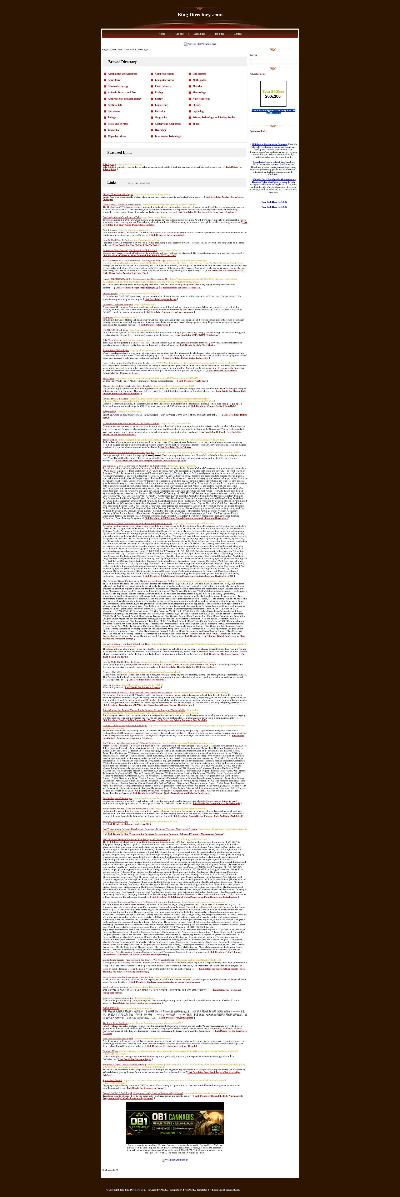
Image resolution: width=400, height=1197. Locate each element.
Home (162, 33)
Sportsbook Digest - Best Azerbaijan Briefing (124, 1064)
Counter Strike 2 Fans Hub (115, 398)
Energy (159, 98)
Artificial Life (115, 105)
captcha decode (110, 293)
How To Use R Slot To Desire (117, 240)
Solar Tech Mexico (112, 340)
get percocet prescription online (118, 998)
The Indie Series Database (115, 1023)
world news (108, 378)
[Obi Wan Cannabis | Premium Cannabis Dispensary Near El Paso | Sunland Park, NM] (175, 1143)
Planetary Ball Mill (112, 672)
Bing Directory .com (200, 14)
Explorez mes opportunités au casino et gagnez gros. (128, 977)
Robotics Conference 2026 (115, 821)
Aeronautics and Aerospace (122, 73)
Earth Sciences (163, 86)
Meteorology (199, 92)
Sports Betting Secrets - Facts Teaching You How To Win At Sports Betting (138, 960)
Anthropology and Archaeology (124, 98)
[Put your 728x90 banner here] (200, 43)
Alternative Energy (118, 86)
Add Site (179, 33)
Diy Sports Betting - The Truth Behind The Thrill (126, 644)
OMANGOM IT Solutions (115, 330)
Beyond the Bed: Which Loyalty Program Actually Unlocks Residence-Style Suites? (143, 1093)
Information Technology (168, 136)
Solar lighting (109, 164)
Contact (237, 33)
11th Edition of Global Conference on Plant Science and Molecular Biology (139, 581)
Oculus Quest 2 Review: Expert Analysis (122, 204)
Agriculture (114, 80)
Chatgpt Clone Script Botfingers (118, 194)
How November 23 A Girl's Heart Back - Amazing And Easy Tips (134, 260)
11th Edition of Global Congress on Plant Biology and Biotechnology (136, 839)
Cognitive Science (117, 136)
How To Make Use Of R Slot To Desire (121, 662)
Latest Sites (199, 33)
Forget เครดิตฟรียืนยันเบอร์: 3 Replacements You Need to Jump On (135, 279)
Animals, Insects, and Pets (122, 92)
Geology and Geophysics (168, 123)
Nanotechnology (201, 98)
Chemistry (113, 130)
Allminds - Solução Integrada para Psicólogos (125, 725)
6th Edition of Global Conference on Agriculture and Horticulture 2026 (137, 523)
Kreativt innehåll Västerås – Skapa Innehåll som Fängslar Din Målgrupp (137, 692)
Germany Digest (110, 1051)
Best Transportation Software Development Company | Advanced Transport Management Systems (150, 829)
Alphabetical (145, 183)
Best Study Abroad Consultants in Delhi (122, 217)
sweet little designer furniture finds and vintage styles (128, 452)
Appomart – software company (118, 304)
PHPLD (164, 1189)
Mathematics (199, 80)
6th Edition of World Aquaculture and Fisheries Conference (131, 743)
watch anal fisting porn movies (117, 987)
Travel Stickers (110, 439)
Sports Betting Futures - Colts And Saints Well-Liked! (128, 808)
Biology (112, 117)
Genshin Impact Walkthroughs (117, 798)
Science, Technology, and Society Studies (214, 117)
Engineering (161, 105)
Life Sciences (199, 73)
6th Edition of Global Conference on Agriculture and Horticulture (134, 465)
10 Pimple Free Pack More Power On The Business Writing (131, 423)
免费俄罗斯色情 (111, 1008)
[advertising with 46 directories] (175, 1160)
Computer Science (164, 80)
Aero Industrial (110, 230)
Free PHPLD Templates (195, 1189)
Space (196, 123)
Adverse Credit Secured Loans (225, 1189)
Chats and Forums (118, 123)
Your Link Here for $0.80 (274, 202)
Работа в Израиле (111, 685)
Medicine (197, 86)
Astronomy (114, 111)
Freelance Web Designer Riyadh (118, 1038)
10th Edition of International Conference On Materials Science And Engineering (141, 902)
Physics (197, 105)
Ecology (159, 92)
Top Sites (219, 33)
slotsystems (108, 317)
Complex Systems (164, 73)
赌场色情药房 (109, 411)
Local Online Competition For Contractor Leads (126, 363)
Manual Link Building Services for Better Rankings (127, 386)
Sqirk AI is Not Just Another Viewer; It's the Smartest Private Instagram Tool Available (144, 710)
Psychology (199, 111)
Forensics (160, 111)
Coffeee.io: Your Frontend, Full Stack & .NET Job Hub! (130, 250)
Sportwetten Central (112, 1080)
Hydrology (160, 130)
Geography (161, 117)
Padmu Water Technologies (116, 350)
